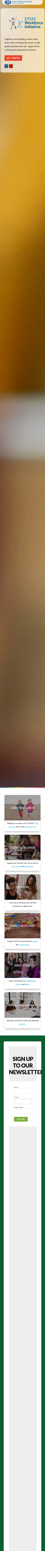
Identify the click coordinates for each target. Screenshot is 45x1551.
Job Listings (16, 866)
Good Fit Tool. (30, 826)
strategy (18, 984)
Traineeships (29, 866)
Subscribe (21, 1119)
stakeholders (31, 981)
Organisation (18, 1107)
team (27, 984)
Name (16, 1087)
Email (16, 1097)
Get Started (13, 58)
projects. (22, 1024)
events (35, 941)
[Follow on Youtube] (11, 66)
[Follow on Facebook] (6, 66)
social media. (24, 944)
